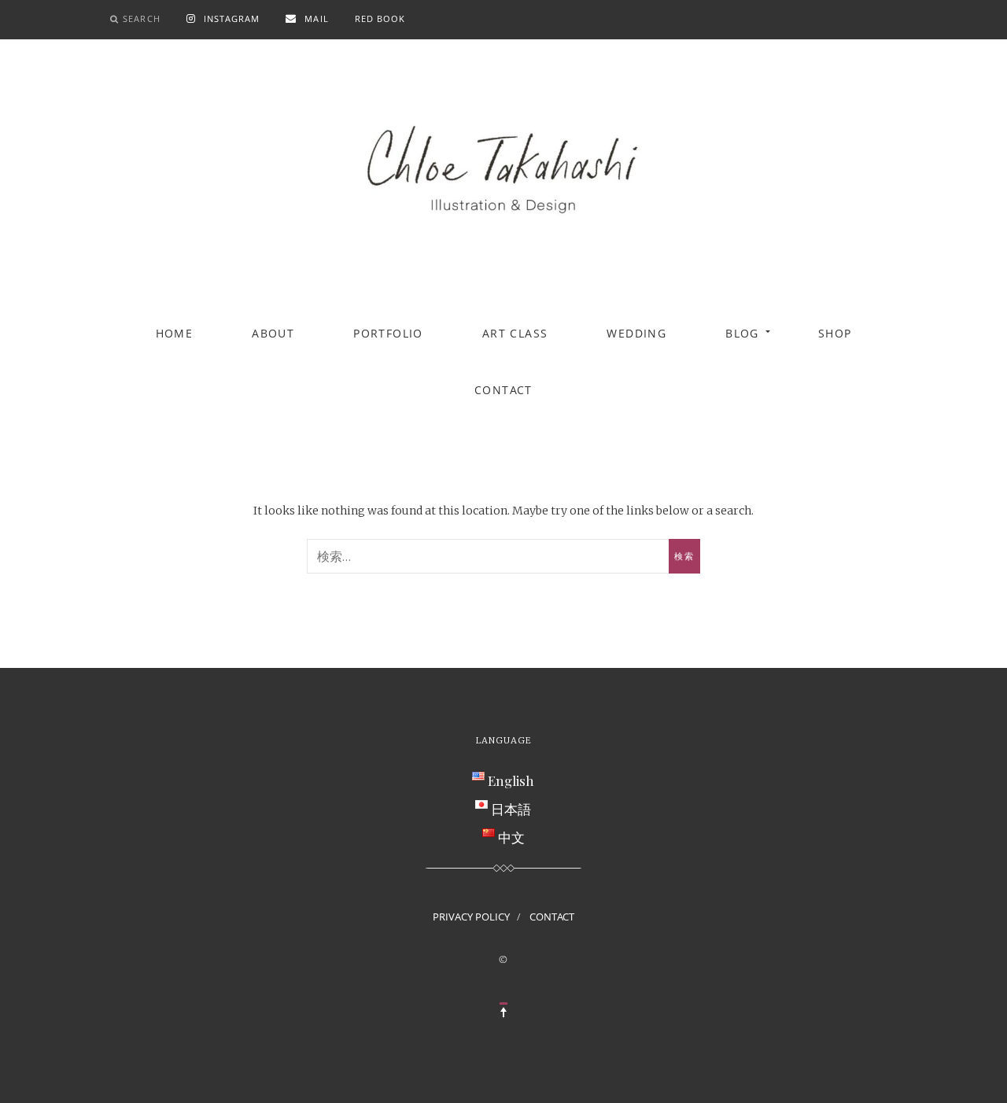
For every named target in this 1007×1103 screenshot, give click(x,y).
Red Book (380, 18)
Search (141, 18)
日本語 (511, 808)
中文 (511, 837)
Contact (503, 389)
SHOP (835, 333)
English (511, 780)
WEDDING (636, 333)
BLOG (742, 333)
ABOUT (273, 333)
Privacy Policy (471, 916)
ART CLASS (515, 333)
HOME (175, 333)
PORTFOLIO (388, 333)
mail (316, 18)
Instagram (232, 18)
